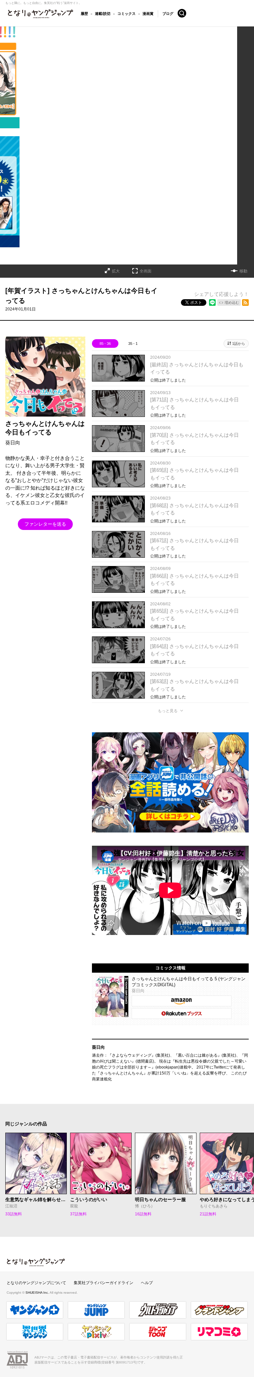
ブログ (167, 13)
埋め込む (232, 302)
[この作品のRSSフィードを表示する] (245, 302)
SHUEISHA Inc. (37, 1292)
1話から (238, 343)
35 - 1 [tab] (133, 343)
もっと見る (168, 711)
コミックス (126, 14)
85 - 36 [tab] (105, 343)
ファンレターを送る (45, 524)
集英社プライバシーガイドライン (103, 1282)
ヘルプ (147, 1282)
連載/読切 (102, 14)
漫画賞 (148, 14)
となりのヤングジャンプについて (36, 1282)
